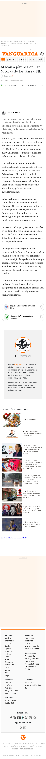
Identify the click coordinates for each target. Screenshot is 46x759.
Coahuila (21, 59)
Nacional (4, 80)
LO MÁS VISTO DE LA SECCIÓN (14, 538)
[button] (3, 59)
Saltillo (32, 59)
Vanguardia (19, 364)
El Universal (14, 113)
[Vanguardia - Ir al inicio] (23, 54)
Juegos (10, 59)
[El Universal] (23, 345)
